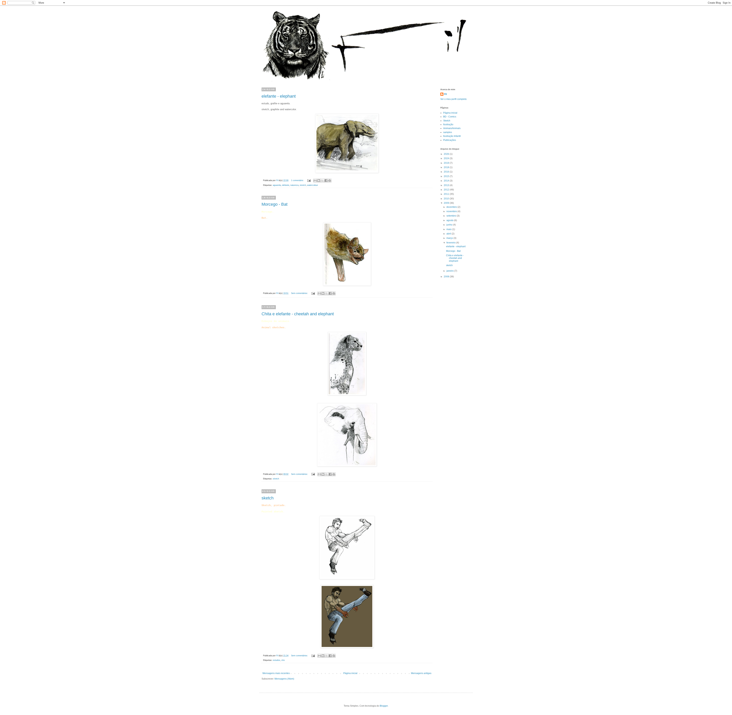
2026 (447, 154)
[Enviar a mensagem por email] (315, 180)
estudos (276, 660)
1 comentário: (297, 180)
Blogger (384, 706)
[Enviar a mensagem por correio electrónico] (308, 180)
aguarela (277, 185)
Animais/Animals (452, 128)
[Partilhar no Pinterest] (329, 180)
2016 (447, 171)
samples (447, 132)
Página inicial (350, 673)
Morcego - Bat (274, 204)
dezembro (452, 207)
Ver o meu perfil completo (453, 99)
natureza (294, 185)
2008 (447, 276)
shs (283, 660)
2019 (447, 163)
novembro (452, 211)
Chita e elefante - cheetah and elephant (298, 313)
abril (449, 233)
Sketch (446, 120)
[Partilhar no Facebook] (326, 180)
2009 (447, 203)
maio (449, 229)
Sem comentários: (299, 293)
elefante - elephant (279, 96)
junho (449, 224)
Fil (445, 94)
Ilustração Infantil (452, 136)
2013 (447, 185)
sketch (303, 185)
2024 (447, 158)
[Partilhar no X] (322, 180)
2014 (447, 180)
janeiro (450, 271)
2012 (447, 189)
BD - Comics (449, 116)
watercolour (312, 185)
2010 (447, 198)
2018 (447, 167)
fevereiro (451, 242)
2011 (447, 194)
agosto (450, 220)
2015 (447, 176)
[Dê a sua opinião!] (319, 180)
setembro (451, 215)
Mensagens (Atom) (284, 678)
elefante (285, 185)
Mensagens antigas (421, 673)
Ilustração (448, 124)
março (449, 238)
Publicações (449, 140)
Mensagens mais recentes (276, 673)
